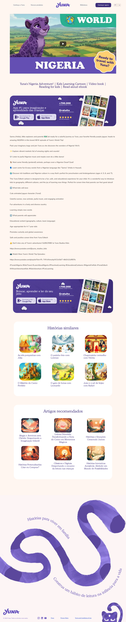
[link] (23, 117)
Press (52, 618)
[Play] (63, 43)
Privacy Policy (65, 618)
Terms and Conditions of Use (83, 618)
